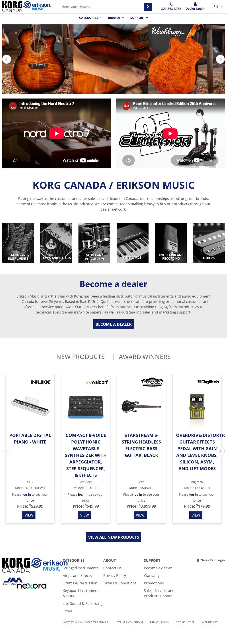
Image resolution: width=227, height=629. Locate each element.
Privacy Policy (114, 575)
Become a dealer (114, 324)
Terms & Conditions (120, 583)
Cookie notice (185, 622)
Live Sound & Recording (82, 603)
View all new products (113, 537)
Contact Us (112, 568)
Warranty (152, 575)
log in (26, 494)
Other (67, 611)
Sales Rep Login (213, 560)
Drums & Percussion (80, 583)
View (29, 515)
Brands (114, 18)
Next (220, 59)
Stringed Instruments (80, 568)
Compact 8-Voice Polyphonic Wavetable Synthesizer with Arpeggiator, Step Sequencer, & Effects (86, 455)
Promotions (154, 583)
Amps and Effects (77, 575)
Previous (6, 59)
